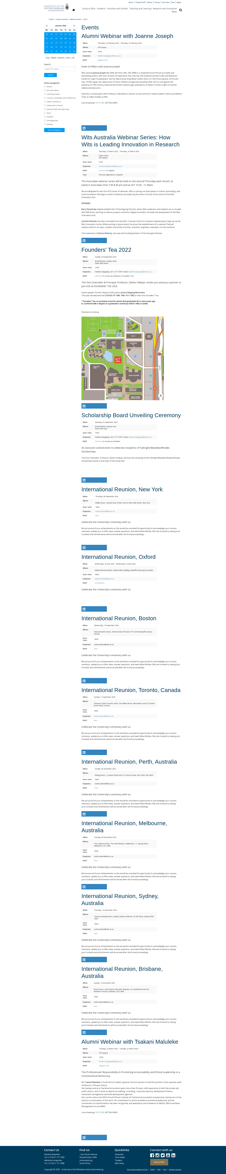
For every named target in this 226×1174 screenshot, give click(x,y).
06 (51, 38)
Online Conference (53, 102)
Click (101, 170)
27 (51, 51)
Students (101, 8)
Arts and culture (52, 90)
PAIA (158, 1169)
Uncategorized (52, 120)
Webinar (49, 124)
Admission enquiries (53, 1160)
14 (56, 43)
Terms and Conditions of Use (137, 1169)
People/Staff (140, 2)
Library (157, 2)
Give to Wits (159, 1162)
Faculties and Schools (117, 8)
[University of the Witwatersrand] (56, 6)
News (174, 11)
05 (47, 38)
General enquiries (52, 1154)
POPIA (152, 1169)
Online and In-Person (54, 105)
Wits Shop (119, 1163)
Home (51, 19)
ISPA (164, 1169)
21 (56, 47)
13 (51, 43)
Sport (48, 113)
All (73, 57)
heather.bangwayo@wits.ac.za (109, 56)
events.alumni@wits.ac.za (105, 511)
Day (48, 57)
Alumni (149, 2)
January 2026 (60, 26)
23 (66, 47)
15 (61, 43)
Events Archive (62, 19)
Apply (179, 2)
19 (47, 47)
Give (173, 2)
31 (56, 34)
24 (70, 47)
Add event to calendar (96, 128)
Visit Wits (165, 2)
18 (74, 43)
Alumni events (75, 19)
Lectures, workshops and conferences (61, 98)
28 (56, 51)
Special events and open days (57, 109)
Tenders (118, 1160)
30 (51, 34)
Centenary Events (53, 94)
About (131, 2)
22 (61, 47)
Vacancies (119, 1154)
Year (68, 57)
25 (74, 47)
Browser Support (175, 1169)
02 (66, 34)
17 (70, 43)
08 (61, 38)
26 (47, 51)
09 (66, 38)
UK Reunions (100, 583)
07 (56, 38)
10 (70, 38)
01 (61, 34)
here (106, 60)
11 (74, 38)
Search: (47, 64)
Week (54, 57)
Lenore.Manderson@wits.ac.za (110, 166)
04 (74, 34)
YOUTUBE (99, 102)
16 (66, 43)
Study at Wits (88, 8)
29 (47, 34)
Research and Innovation (165, 8)
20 (51, 47)
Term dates (120, 1157)
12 (47, 43)
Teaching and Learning (140, 8)
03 (70, 34)
